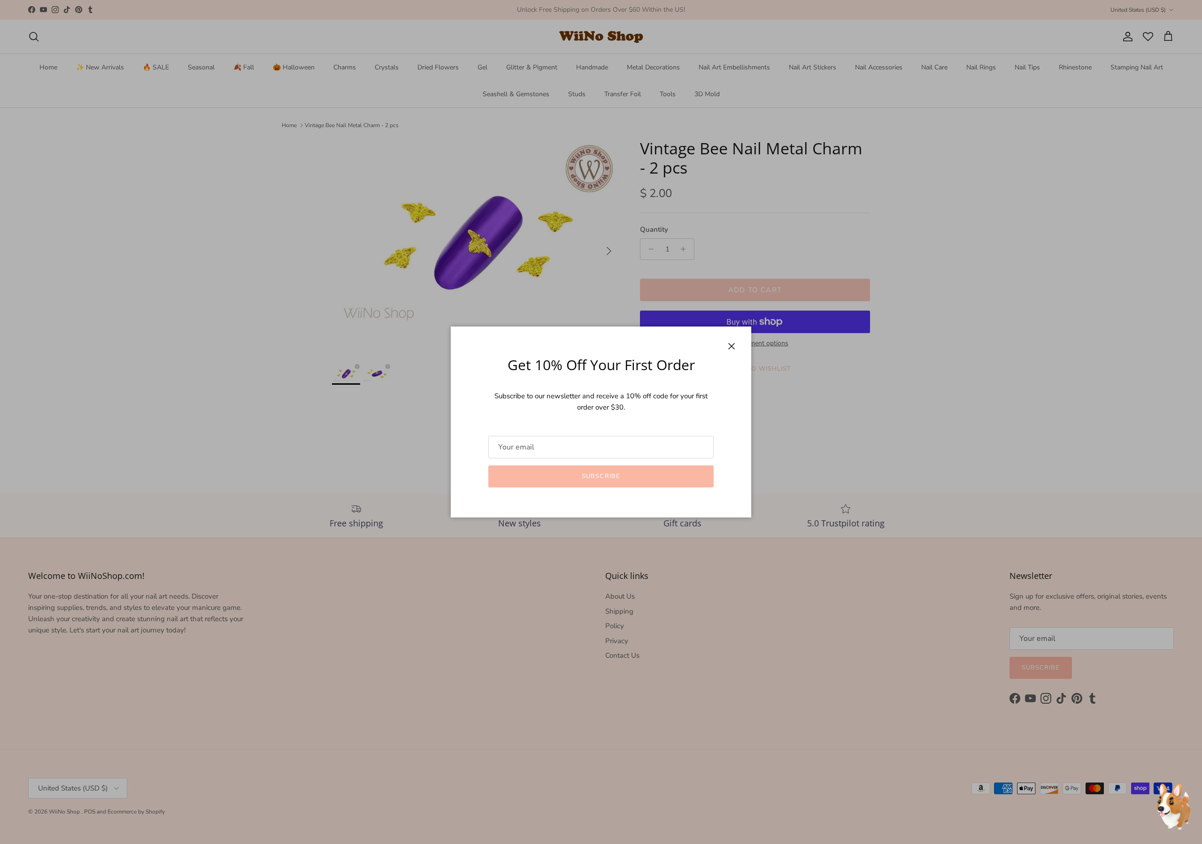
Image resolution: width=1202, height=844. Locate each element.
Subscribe (601, 476)
